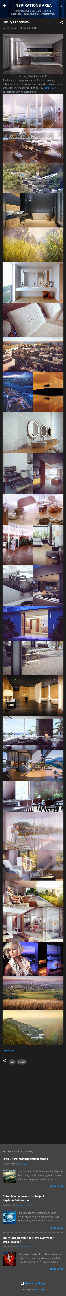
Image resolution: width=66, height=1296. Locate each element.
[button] (61, 22)
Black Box (49, 88)
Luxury (21, 1061)
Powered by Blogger (35, 1283)
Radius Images (40, 1290)
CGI (12, 1061)
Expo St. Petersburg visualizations (25, 1159)
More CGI (9, 1050)
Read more (56, 1186)
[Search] (61, 6)
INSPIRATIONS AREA (33, 5)
